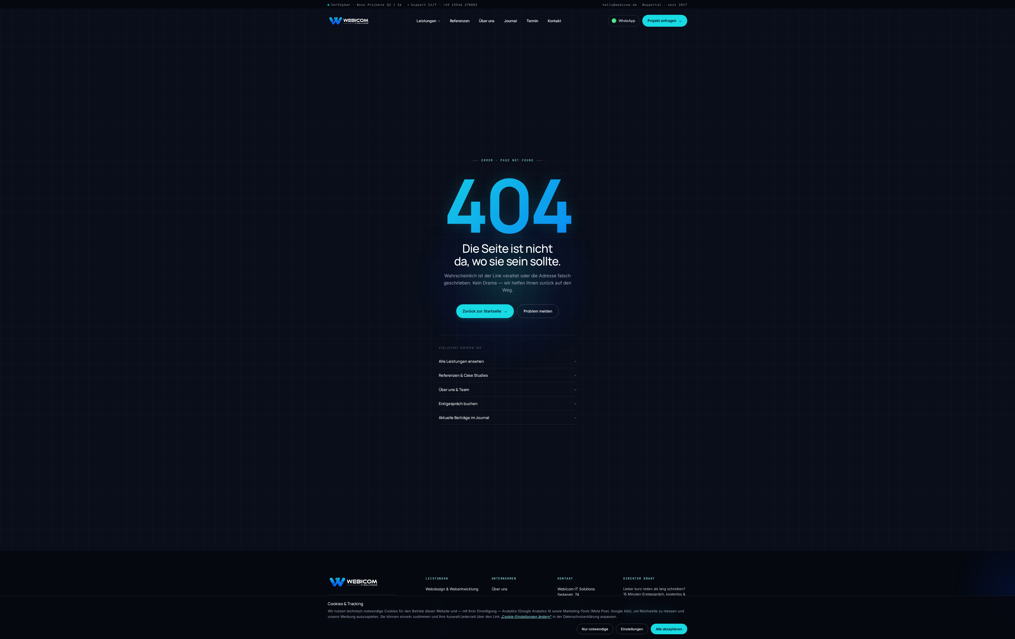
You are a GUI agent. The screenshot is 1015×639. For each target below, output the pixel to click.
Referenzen (459, 21)
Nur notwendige (595, 629)
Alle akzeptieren (669, 629)
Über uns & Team (507, 389)
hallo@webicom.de (620, 5)
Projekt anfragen (665, 21)
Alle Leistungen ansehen (507, 361)
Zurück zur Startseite (485, 311)
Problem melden (538, 311)
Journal (510, 21)
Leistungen (426, 21)
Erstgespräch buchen (507, 403)
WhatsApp (627, 21)
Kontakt (554, 21)
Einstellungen (632, 629)
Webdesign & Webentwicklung (452, 589)
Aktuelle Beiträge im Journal (507, 417)
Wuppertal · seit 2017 (664, 5)
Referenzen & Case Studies (507, 375)
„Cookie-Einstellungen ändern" (526, 616)
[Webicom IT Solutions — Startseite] (349, 21)
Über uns (487, 21)
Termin (532, 21)
